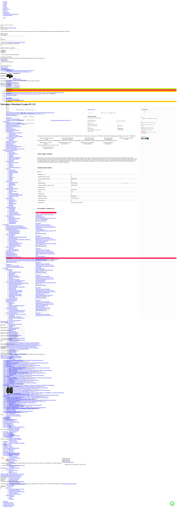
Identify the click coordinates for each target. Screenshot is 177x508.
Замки (11, 326)
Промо (11, 178)
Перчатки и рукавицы (15, 157)
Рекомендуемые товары (8, 505)
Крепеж (11, 450)
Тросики (11, 321)
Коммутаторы (12, 329)
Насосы (11, 486)
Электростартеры (13, 341)
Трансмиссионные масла (15, 245)
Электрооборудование (14, 435)
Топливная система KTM (15, 294)
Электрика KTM (13, 298)
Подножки (12, 381)
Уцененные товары (7, 506)
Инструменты (12, 402)
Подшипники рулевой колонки (17, 318)
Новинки (5, 501)
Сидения (11, 382)
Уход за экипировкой (14, 158)
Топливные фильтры (14, 233)
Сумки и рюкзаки (13, 441)
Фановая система (13, 480)
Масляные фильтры (14, 232)
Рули (11, 319)
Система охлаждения (14, 428)
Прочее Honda (13, 352)
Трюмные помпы (13, 492)
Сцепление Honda (13, 355)
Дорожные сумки (13, 212)
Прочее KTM (12, 289)
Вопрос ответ (6, 9)
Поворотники (12, 331)
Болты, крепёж (13, 377)
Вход (4, 17)
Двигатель (12, 420)
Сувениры (11, 496)
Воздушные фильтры (14, 230)
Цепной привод (13, 306)
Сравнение (16, 99)
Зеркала (11, 423)
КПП (10, 304)
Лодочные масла (13, 238)
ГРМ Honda (12, 350)
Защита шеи (12, 134)
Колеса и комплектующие (15, 368)
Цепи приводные (13, 249)
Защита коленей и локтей (15, 132)
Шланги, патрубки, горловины (16, 481)
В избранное (9, 100)
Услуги (5, 5)
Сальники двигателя (14, 279)
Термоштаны (12, 223)
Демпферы (11, 315)
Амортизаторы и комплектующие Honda (18, 349)
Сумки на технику (14, 213)
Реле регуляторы (13, 334)
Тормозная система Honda (15, 357)
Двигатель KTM (13, 285)
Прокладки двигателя (15, 277)
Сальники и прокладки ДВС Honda (18, 354)
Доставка (5, 7)
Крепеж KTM (12, 288)
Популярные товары (8, 502)
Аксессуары (12, 152)
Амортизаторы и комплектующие (17, 367)
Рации (10, 192)
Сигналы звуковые (14, 336)
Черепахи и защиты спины (15, 136)
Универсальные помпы (15, 494)
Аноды (11, 446)
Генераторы (12, 325)
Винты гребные (13, 460)
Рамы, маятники (13, 371)
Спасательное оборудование (16, 194)
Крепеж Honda (13, 351)
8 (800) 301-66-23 (5, 27)
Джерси (11, 138)
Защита (11, 202)
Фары (11, 339)
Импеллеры (12, 463)
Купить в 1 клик (10, 99)
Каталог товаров (4, 66)
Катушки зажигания (14, 327)
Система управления (14, 454)
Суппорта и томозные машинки (17, 310)
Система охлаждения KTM (15, 291)
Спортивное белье (13, 220)
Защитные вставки (14, 135)
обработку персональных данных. (17, 42)
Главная (5, 1)
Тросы (11, 433)
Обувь (11, 155)
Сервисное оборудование (15, 439)
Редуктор (12, 451)
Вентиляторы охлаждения (15, 324)
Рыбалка (11, 187)
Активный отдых (13, 182)
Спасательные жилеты (15, 167)
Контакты (5, 11)
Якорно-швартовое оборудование (17, 484)
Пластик (11, 380)
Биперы (11, 189)
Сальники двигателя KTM (15, 290)
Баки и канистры (13, 470)
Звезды (11, 248)
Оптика (11, 156)
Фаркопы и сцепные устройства (16, 443)
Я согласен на (13, 42)
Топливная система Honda (15, 356)
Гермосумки (12, 183)
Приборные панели (14, 332)
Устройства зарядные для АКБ (16, 405)
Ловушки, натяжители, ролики (16, 305)
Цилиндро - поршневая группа (17, 280)
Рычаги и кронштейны (15, 320)
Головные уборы (13, 171)
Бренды (5, 6)
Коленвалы (12, 274)
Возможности (6, 12)
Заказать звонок (12, 27)
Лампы (11, 330)
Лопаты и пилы (13, 191)
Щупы (10, 197)
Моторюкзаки (12, 203)
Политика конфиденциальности (10, 14)
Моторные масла (13, 242)
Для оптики (12, 209)
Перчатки (11, 177)
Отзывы (5, 3)
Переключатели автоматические (17, 491)
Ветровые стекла (13, 378)
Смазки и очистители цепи (16, 243)
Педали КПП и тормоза (15, 316)
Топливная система (14, 429)
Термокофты (12, 222)
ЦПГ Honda (12, 358)
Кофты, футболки (13, 172)
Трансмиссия (12, 431)
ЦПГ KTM (12, 296)
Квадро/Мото (12, 184)
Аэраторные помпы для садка (16, 489)
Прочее (11, 278)
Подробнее (8, 97)
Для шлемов (12, 211)
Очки (10, 176)
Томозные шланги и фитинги (16, 311)
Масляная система (13, 275)
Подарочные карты (7, 15)
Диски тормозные (13, 309)
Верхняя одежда (13, 153)
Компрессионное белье (14, 218)
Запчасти (11, 461)
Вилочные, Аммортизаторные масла (18, 237)
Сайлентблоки (12, 373)
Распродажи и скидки (8, 503)
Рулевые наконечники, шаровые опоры (18, 372)
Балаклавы (12, 217)
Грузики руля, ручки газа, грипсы (17, 314)
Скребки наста (13, 440)
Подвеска (12, 425)
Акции (5, 4)
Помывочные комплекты (15, 475)
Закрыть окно (4, 59)
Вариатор (12, 303)
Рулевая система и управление (17, 426)
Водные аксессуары (14, 162)
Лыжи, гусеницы (13, 370)
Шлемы (11, 160)
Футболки (11, 499)
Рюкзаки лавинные (13, 193)
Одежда (11, 165)
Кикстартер (12, 273)
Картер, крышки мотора (15, 272)
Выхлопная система (14, 422)
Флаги (10, 497)
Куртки (11, 173)
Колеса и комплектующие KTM (17, 286)
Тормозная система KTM (15, 295)
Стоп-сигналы (13, 337)
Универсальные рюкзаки (15, 214)
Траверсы (11, 375)
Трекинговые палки (14, 196)
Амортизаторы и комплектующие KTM (18, 283)
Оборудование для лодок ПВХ (16, 474)
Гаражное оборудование (15, 438)
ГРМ (10, 270)
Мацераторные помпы (14, 490)
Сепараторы (12, 466)
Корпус (11, 424)
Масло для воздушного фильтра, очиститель (20, 239)
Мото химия (12, 240)
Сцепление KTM (13, 293)
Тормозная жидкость (14, 244)
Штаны (11, 140)
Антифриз (12, 235)
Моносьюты (12, 219)
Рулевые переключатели (15, 335)
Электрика (12, 434)
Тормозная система (14, 430)
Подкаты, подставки (14, 404)
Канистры (11, 403)
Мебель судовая (13, 472)
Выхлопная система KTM (15, 284)
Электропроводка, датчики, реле (17, 340)
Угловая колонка (13, 456)
